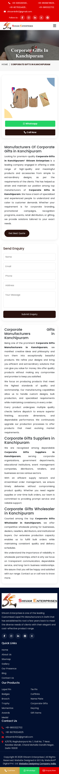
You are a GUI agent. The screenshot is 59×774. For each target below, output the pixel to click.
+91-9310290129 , (19, 3)
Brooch (5, 698)
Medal (5, 717)
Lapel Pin (6, 689)
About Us (6, 654)
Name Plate (37, 698)
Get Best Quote (17, 233)
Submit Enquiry (29, 314)
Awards (6, 712)
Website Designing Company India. (37, 763)
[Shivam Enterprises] (18, 25)
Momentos (7, 708)
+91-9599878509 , (46, 3)
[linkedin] (35, 17)
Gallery (5, 663)
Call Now (31, 132)
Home (5, 64)
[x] (41, 17)
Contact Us (8, 678)
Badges (6, 694)
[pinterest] (47, 17)
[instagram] (28, 17)
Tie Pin (34, 689)
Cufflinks (35, 694)
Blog (4, 673)
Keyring (35, 708)
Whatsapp (31, 123)
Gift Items (36, 712)
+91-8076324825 (14, 732)
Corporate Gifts (39, 703)
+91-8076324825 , (17, 7)
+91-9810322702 (46, 7)
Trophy (5, 703)
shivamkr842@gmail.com (19, 11)
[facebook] (22, 17)
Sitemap (6, 659)
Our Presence (9, 668)
